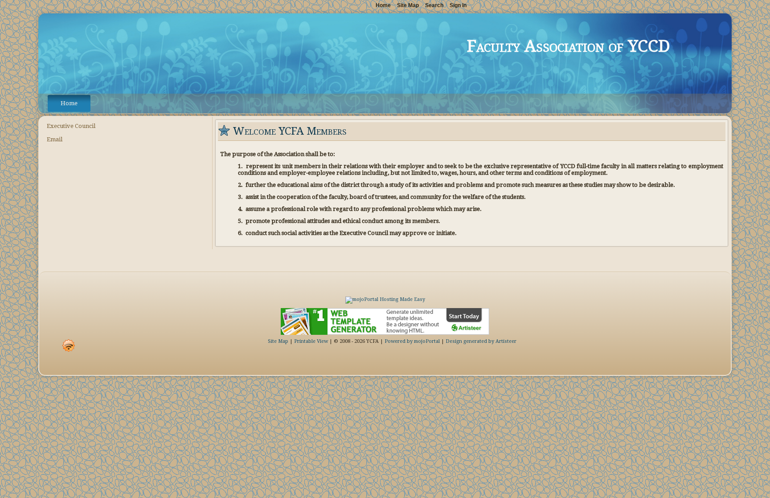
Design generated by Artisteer (481, 341)
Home (69, 103)
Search (434, 5)
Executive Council (71, 126)
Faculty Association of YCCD (568, 46)
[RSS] (68, 345)
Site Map (278, 341)
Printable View (311, 341)
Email (54, 139)
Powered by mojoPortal (412, 341)
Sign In (458, 5)
